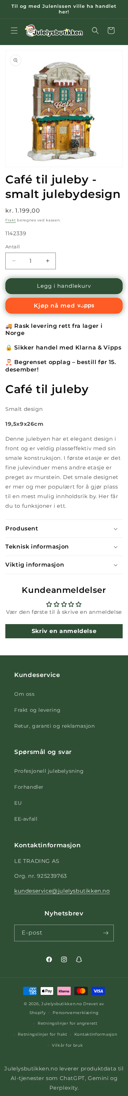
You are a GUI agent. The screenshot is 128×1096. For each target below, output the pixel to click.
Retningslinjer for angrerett (67, 1023)
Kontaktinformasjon (95, 1034)
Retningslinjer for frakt (42, 1034)
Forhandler (29, 787)
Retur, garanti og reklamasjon (54, 726)
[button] (14, 30)
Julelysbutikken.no (61, 1003)
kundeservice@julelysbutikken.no (62, 890)
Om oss (24, 694)
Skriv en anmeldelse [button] (64, 631)
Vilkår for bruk (67, 1045)
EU (18, 803)
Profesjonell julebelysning (49, 771)
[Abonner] (105, 933)
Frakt (10, 220)
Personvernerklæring (75, 1012)
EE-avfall (25, 819)
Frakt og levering (37, 710)
